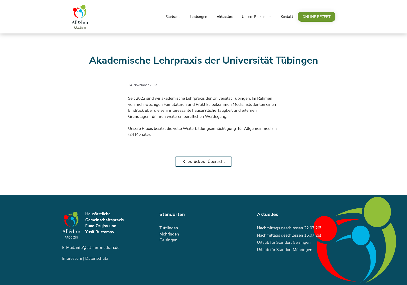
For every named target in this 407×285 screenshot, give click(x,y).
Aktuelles (224, 16)
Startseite (173, 16)
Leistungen (198, 16)
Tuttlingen (168, 228)
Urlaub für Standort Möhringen (284, 249)
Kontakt (287, 16)
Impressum (72, 258)
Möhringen (169, 234)
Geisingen (168, 240)
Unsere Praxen (253, 16)
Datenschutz (96, 258)
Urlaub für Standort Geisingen (284, 242)
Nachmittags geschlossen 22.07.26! (289, 228)
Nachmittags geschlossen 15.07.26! (289, 235)
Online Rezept (316, 16)
